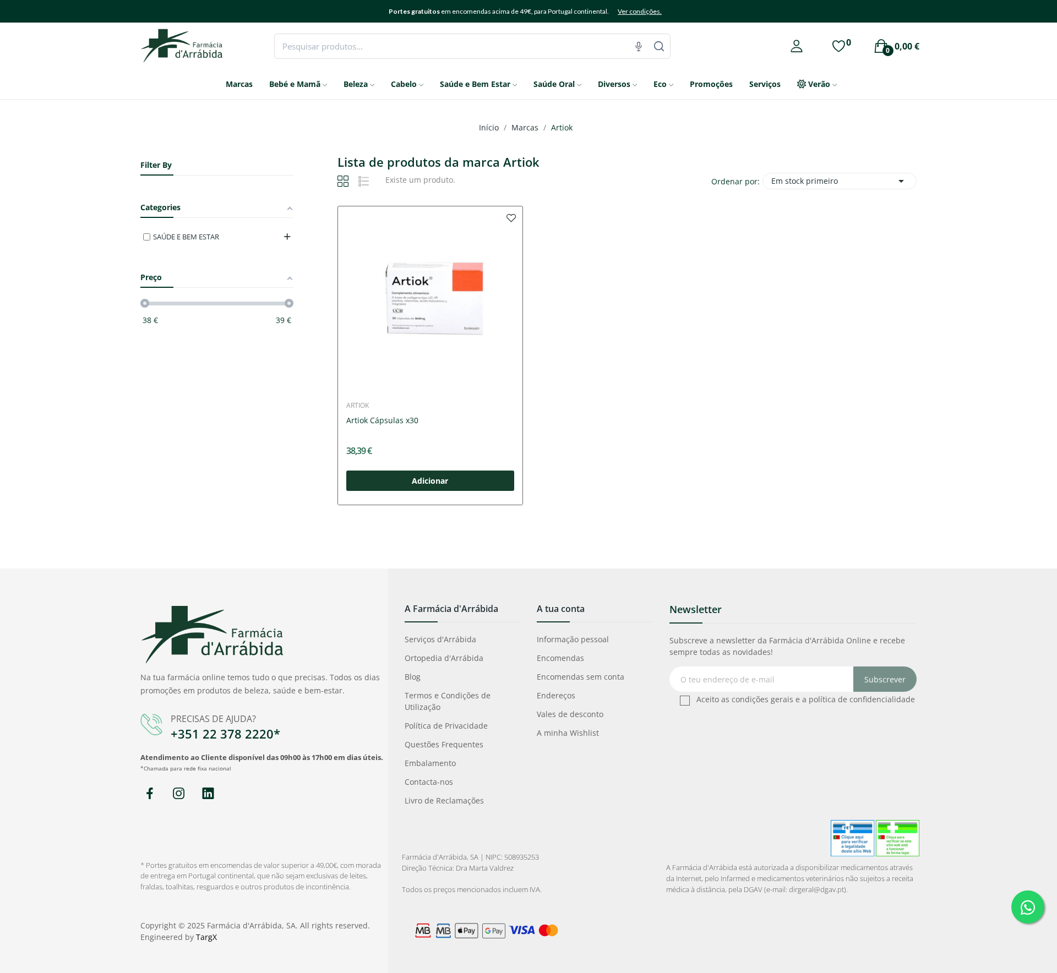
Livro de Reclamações (444, 800)
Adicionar (430, 480)
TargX (206, 937)
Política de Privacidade (446, 725)
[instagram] (179, 794)
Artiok (357, 405)
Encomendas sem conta (580, 676)
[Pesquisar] (659, 46)
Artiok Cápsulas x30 (382, 420)
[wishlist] (511, 217)
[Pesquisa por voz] (638, 46)
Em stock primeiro (839, 181)
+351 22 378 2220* (225, 733)
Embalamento (430, 763)
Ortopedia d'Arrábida (444, 658)
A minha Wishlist (568, 733)
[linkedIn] (208, 794)
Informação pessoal (573, 639)
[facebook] (149, 794)
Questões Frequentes (444, 744)
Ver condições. (640, 11)
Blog (413, 676)
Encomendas (560, 658)
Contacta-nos (429, 782)
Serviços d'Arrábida (440, 639)
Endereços (556, 695)
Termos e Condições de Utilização (448, 701)
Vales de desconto (570, 714)
